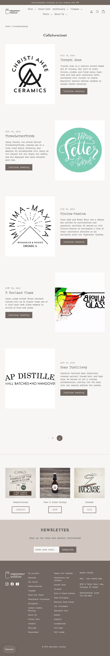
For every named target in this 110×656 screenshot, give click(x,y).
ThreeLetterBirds (19, 136)
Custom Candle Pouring (35, 609)
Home (7, 26)
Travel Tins (60, 585)
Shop (31, 9)
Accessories (59, 623)
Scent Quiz (44, 9)
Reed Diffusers (61, 598)
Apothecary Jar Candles (61, 579)
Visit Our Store (36, 595)
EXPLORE (20, 510)
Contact (32, 623)
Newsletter (33, 632)
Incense (57, 589)
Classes (75, 9)
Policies (32, 628)
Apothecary (59, 9)
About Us (59, 14)
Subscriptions (35, 586)
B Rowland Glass (19, 292)
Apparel (58, 619)
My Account (33, 573)
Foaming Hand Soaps (64, 602)
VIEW (89, 510)
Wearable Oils (61, 611)
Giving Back (34, 619)
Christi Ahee (71, 60)
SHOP (54, 510)
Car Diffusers (61, 606)
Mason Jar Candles (63, 573)
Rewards (32, 578)
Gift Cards (59, 632)
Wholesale (33, 603)
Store (46, 14)
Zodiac (57, 615)
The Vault (33, 582)
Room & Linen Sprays (64, 593)
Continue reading (74, 91)
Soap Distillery (73, 367)
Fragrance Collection (39, 599)
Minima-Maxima (73, 213)
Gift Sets (58, 628)
